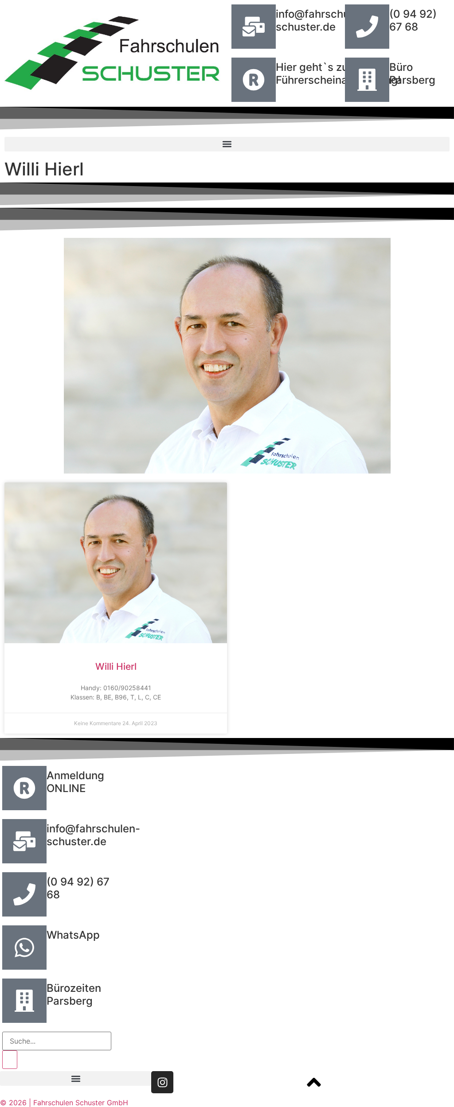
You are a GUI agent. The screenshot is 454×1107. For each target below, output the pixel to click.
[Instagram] (162, 1082)
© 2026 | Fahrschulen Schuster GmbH (64, 1102)
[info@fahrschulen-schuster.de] (253, 26)
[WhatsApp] (24, 947)
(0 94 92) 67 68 (413, 20)
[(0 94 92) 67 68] (367, 26)
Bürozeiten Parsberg (74, 994)
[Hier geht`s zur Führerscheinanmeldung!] (253, 80)
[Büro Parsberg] (367, 80)
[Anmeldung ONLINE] (24, 788)
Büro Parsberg (412, 73)
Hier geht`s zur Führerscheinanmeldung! (338, 73)
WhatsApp (73, 934)
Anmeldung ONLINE (75, 782)
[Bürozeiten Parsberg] (24, 1001)
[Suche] (9, 1059)
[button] (227, 144)
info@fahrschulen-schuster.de (322, 20)
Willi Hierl (116, 666)
